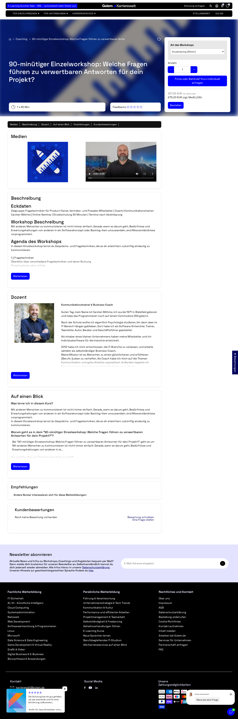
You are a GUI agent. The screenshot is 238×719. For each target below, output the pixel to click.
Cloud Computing (18, 607)
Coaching (21, 39)
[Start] (10, 39)
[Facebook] (84, 687)
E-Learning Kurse (93, 631)
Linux (11, 631)
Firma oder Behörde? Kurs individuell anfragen (197, 80)
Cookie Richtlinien (170, 621)
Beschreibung (29, 124)
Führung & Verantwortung (99, 598)
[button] (217, 6)
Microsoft (14, 635)
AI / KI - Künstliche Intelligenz (25, 603)
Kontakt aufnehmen (171, 626)
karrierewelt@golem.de (30, 687)
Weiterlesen (20, 276)
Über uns (164, 598)
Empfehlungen (82, 124)
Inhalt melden (167, 631)
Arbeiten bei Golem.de (172, 635)
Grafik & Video (16, 649)
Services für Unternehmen (175, 640)
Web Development (19, 621)
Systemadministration (21, 612)
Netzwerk (13, 617)
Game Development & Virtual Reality (30, 644)
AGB (161, 607)
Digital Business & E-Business (26, 654)
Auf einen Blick (61, 124)
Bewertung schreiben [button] (140, 517)
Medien (14, 124)
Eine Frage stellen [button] (143, 520)
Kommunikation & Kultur (98, 607)
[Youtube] (90, 687)
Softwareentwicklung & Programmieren (32, 626)
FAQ (161, 649)
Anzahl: (172, 63)
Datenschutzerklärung (96, 567)
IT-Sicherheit (15, 598)
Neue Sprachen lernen (97, 635)
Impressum (165, 603)
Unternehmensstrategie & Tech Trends (106, 603)
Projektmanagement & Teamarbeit (104, 617)
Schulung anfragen (194, 5)
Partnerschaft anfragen (173, 644)
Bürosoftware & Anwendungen (26, 659)
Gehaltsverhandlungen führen (101, 626)
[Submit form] (222, 563)
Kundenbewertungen (105, 124)
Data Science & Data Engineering (28, 640)
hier (91, 570)
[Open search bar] (211, 6)
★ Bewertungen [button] (235, 362)
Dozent (45, 124)
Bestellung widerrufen (172, 617)
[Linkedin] (96, 687)
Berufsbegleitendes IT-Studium (102, 640)
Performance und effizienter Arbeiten (106, 612)
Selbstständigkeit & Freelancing (102, 621)
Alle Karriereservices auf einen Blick (105, 644)
